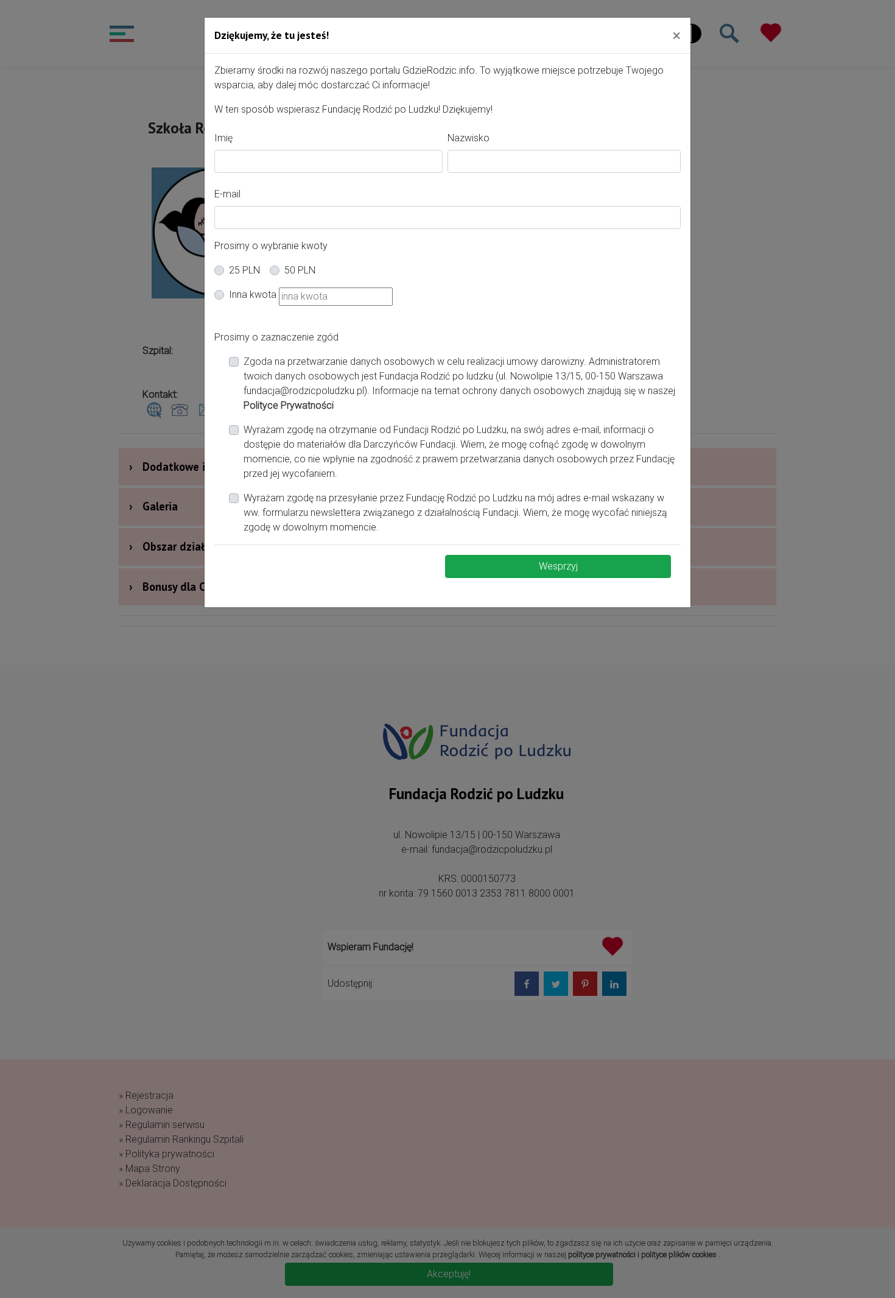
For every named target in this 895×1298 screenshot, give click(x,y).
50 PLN (299, 270)
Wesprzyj (558, 566)
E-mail (227, 194)
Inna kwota (252, 294)
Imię (223, 138)
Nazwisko (469, 138)
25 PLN (244, 270)
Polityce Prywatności (289, 405)
